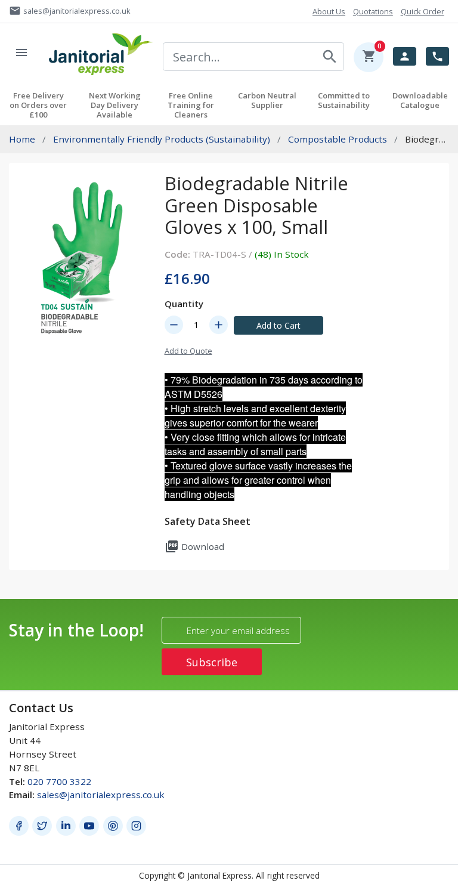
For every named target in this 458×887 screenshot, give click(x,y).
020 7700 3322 (59, 781)
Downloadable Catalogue (420, 100)
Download (194, 546)
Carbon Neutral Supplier (267, 100)
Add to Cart (278, 325)
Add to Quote (188, 350)
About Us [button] (328, 11)
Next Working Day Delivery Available (115, 105)
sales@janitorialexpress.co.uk (101, 795)
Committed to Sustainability (344, 100)
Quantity (184, 304)
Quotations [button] (373, 11)
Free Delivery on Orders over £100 (38, 105)
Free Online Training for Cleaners (191, 105)
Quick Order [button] (422, 11)
